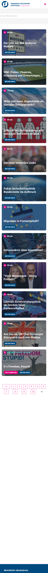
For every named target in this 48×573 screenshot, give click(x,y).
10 (33, 392)
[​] (6, 386)
